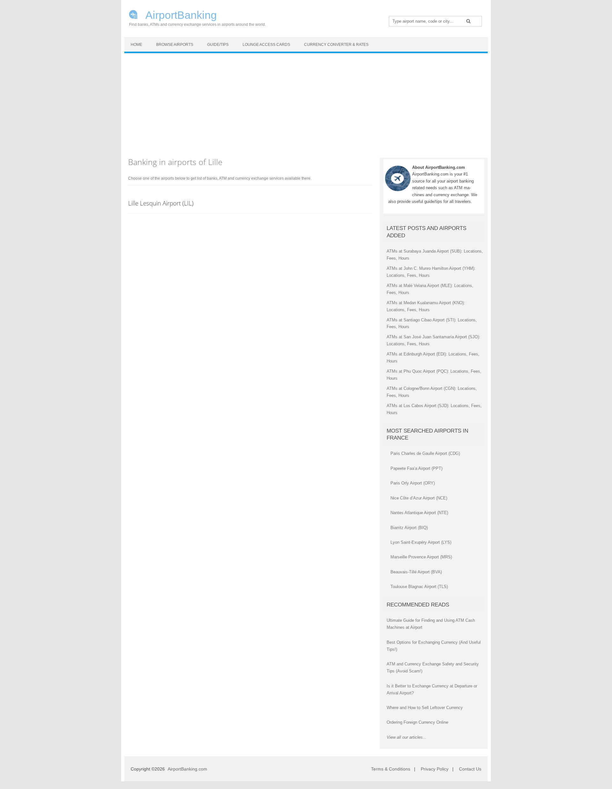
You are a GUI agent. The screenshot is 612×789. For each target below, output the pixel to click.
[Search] (468, 21)
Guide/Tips (218, 44)
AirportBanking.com (187, 768)
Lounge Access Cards (266, 44)
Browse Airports (174, 44)
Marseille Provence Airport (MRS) (421, 557)
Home (136, 44)
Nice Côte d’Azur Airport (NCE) (418, 498)
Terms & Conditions (390, 768)
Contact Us (470, 768)
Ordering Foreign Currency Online (417, 722)
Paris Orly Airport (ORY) (412, 483)
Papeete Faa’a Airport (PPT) (416, 468)
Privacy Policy (434, 768)
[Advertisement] (306, 102)
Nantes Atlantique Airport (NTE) (419, 512)
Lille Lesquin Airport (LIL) (160, 203)
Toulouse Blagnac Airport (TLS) (419, 586)
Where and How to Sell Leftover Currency (425, 707)
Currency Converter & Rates (336, 44)
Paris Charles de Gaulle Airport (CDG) (425, 453)
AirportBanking (180, 14)
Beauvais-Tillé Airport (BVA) (416, 572)
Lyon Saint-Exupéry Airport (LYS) (420, 542)
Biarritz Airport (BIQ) (409, 527)
